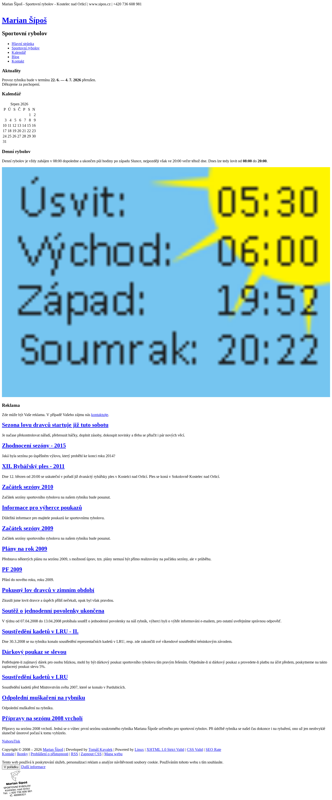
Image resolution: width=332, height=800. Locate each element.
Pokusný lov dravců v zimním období (48, 590)
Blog (15, 57)
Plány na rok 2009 (24, 548)
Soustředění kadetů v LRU (35, 677)
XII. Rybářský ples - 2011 (33, 466)
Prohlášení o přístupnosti (49, 754)
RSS (74, 754)
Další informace (33, 767)
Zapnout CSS (91, 754)
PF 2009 (12, 569)
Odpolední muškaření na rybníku (43, 697)
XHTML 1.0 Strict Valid (165, 749)
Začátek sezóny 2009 (27, 528)
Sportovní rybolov (26, 48)
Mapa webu (113, 754)
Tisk (17, 741)
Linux (139, 749)
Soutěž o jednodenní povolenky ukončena (53, 611)
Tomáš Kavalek (100, 749)
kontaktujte (99, 415)
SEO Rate (213, 749)
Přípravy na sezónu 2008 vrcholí (42, 718)
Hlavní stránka (23, 44)
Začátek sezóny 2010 (27, 487)
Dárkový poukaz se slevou (34, 652)
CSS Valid (195, 749)
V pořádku (11, 767)
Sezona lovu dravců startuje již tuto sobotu (55, 425)
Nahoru (8, 741)
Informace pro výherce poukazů (42, 507)
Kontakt (18, 61)
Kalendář (19, 52)
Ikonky (22, 754)
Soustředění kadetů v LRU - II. (40, 631)
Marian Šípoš (24, 20)
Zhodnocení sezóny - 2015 (34, 445)
